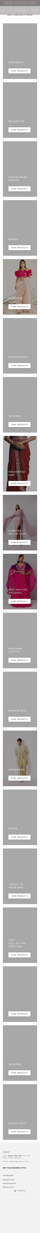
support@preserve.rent (19, 1161)
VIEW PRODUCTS (19, 71)
